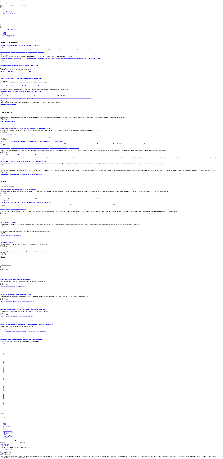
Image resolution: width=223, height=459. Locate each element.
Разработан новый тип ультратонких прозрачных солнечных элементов (15, 215)
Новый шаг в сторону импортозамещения (11, 271)
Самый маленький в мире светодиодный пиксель (10, 235)
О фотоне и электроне (7, 264)
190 (3, 385)
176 (3, 370)
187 (3, 381)
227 (3, 406)
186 (3, 380)
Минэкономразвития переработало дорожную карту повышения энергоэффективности (22, 85)
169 (3, 363)
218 (3, 397)
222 (3, 401)
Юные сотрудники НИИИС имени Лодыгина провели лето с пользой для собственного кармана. (20, 134)
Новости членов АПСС (7, 262)
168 (3, 362)
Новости (4, 16)
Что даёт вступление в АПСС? (9, 432)
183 (3, 377)
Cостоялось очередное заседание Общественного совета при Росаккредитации (20, 45)
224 (3, 403)
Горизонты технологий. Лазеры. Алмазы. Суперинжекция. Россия (14, 228)
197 (3, 392)
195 (3, 390)
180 (3, 374)
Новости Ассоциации (7, 261)
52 (3, 181)
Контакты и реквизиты (7, 431)
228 (3, 407)
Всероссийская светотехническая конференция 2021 (13, 286)
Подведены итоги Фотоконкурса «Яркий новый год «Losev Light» (17, 316)
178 (3, 372)
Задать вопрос (5, 437)
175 (3, 369)
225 (3, 404)
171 (3, 365)
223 (3, 402)
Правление (5, 434)
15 (3, 358)
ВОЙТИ (24, 5)
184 (3, 378)
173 (3, 367)
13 (3, 356)
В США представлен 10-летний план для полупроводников (15, 279)
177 (3, 371)
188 (3, 382)
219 (3, 398)
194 (3, 389)
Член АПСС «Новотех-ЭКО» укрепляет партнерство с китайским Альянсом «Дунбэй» (18, 114)
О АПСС (4, 420)
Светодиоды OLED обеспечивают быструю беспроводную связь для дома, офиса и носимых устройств (22, 248)
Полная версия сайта (4, 444)
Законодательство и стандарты (9, 19)
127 (8, 109)
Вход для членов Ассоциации (9, 13)
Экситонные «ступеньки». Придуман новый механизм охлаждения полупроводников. (18, 189)
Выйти (4, 21)
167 (3, 361)
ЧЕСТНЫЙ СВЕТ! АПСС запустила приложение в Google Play (16, 71)
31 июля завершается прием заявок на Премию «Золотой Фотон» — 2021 (19, 65)
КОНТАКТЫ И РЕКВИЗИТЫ (6, 11)
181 (3, 375)
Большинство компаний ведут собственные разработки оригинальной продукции (21, 339)
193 (3, 388)
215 (3, 394)
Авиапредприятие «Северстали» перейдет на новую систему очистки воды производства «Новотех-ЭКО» (22, 174)
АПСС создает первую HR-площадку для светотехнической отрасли (17, 301)
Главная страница (6, 419)
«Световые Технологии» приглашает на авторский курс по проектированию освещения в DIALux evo (26, 331)
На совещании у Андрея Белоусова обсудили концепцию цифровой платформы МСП (22, 52)
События (4, 17)
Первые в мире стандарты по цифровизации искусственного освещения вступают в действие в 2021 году (26, 324)
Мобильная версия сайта (5, 445)
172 (11, 109)
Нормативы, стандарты (7, 425)
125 (5, 109)
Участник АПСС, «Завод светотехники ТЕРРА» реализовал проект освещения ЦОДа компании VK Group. (22, 154)
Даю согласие (3, 453)
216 (3, 395)
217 (3, 396)
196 (3, 391)
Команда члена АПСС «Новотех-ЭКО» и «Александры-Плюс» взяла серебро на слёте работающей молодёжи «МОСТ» (25, 128)
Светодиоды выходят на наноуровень (8, 222)
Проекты (4, 18)
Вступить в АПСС (6, 433)
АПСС (4, 15)
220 (3, 399)
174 (3, 368)
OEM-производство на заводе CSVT (8, 121)
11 (3, 354)
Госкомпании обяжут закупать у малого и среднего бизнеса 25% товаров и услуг (20, 91)
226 (3, 405)
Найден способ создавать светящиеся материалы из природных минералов (16, 195)
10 (3, 353)
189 (3, 383)
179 (3, 373)
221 (3, 400)
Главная (4, 14)
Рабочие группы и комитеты (8, 436)
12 (3, 355)
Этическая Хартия (6, 435)
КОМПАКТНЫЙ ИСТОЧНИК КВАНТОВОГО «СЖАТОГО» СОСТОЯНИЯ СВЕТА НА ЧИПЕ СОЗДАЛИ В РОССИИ (25, 202)
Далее (13, 109)
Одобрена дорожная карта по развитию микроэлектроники (15, 294)
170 (3, 364)
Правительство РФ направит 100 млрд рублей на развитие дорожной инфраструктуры (22, 309)
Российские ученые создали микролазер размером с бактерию (13, 209)
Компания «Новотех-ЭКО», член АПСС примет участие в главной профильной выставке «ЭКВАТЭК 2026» (23, 161)
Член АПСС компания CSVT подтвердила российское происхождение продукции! (21, 78)
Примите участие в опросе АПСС (8, 104)
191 (3, 386)
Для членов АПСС (6, 20)
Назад (1, 109)
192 (3, 387)
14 (3, 357)
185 (3, 379)
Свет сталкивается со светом (6, 242)
